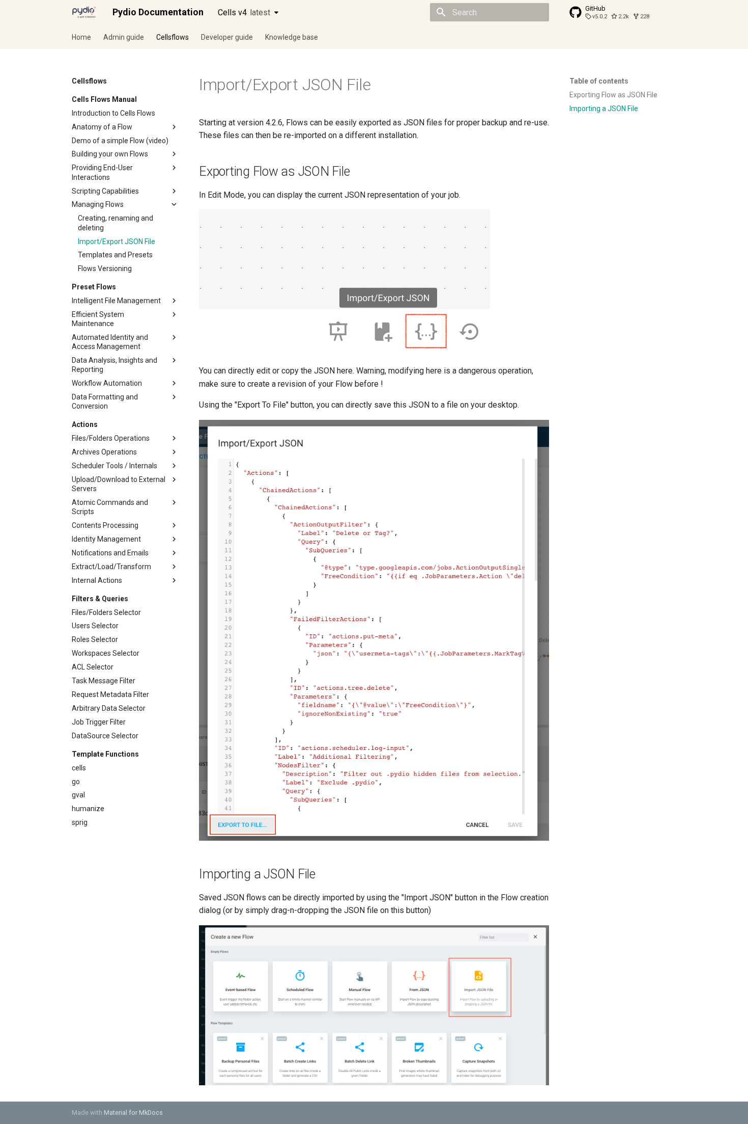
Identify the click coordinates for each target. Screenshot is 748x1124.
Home (81, 37)
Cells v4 (244, 12)
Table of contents (598, 81)
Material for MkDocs (133, 1112)
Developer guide (227, 37)
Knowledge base (291, 37)
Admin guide (123, 37)
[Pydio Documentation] (84, 12)
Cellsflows (172, 37)
